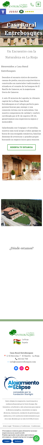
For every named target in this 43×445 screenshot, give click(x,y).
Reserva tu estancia (21, 147)
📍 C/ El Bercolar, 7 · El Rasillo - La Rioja (21, 356)
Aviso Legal (7, 426)
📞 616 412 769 (21, 359)
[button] (3, 12)
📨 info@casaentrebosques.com (21, 362)
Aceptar (6, 441)
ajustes (32, 437)
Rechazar (18, 441)
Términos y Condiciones (21, 426)
